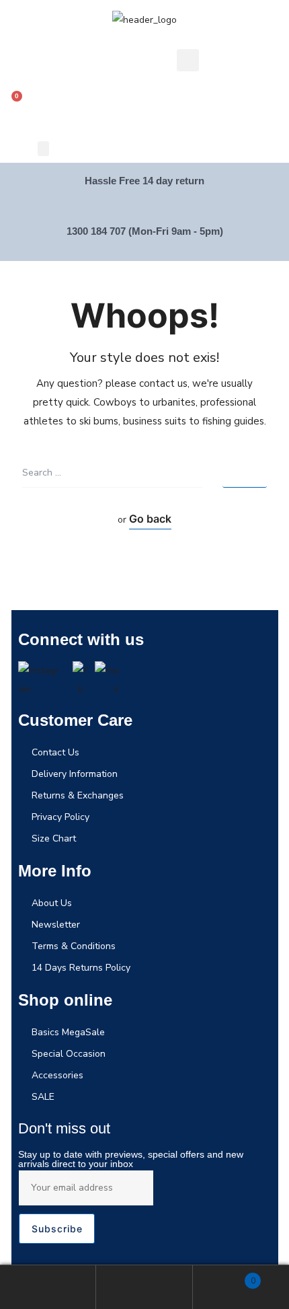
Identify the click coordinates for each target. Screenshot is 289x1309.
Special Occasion (69, 1053)
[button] (43, 148)
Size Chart (54, 838)
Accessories (57, 1075)
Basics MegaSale (68, 1032)
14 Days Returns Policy (81, 967)
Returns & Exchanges (78, 795)
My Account (48, 1287)
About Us (52, 903)
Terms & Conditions (74, 946)
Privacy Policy (60, 817)
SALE (43, 1096)
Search (144, 1287)
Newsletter (56, 924)
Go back (150, 518)
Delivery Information (75, 774)
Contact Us (55, 752)
